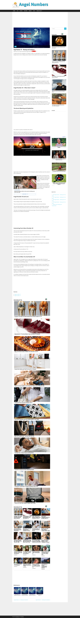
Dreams (30, 10)
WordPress (17, 616)
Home (14, 10)
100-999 (21, 10)
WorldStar (22, 616)
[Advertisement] (40, 19)
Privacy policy (39, 10)
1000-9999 (25, 10)
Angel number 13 (18, 295)
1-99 (17, 10)
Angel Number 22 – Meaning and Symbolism (21, 599)
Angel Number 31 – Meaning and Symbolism (43, 599)
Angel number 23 (18, 294)
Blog (34, 10)
